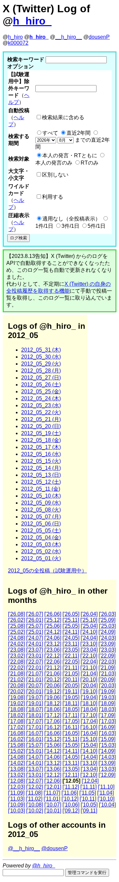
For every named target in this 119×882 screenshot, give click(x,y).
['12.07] (34, 781)
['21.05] (70, 673)
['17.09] (107, 715)
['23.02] (16, 656)
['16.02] (16, 739)
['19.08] (16, 697)
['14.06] (52, 757)
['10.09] (16, 805)
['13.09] (107, 763)
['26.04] (89, 614)
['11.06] (69, 793)
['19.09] (107, 691)
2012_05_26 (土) (41, 384)
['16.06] (52, 733)
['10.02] (34, 810)
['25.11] (70, 620)
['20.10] (88, 679)
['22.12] (52, 656)
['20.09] (107, 679)
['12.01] (52, 787)
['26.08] (16, 614)
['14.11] (70, 751)
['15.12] (52, 739)
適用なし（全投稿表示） (71, 218)
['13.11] (70, 763)
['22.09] (107, 656)
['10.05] (89, 805)
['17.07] (34, 721)
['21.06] (52, 673)
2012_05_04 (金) (41, 537)
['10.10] (106, 799)
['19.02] (16, 703)
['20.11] (70, 679)
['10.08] (34, 805)
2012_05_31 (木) (41, 350)
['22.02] (16, 667)
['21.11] (70, 667)
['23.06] (52, 650)
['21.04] (89, 673)
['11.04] (105, 793)
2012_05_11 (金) (40, 489)
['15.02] (16, 751)
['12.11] (70, 775)
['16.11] (70, 727)
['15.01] (34, 751)
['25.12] (52, 620)
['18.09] (107, 703)
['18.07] (34, 709)
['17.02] (16, 727)
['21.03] (107, 673)
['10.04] (107, 805)
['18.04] (89, 709)
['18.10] (88, 703)
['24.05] (70, 638)
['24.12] (52, 632)
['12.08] (16, 781)
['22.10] (88, 656)
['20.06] (52, 685)
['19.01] (34, 703)
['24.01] (34, 644)
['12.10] (88, 775)
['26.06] (52, 614)
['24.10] (88, 632)
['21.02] (16, 679)
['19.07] (34, 697)
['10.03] (16, 810)
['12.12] (52, 775)
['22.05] (70, 661)
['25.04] (89, 626)
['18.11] (70, 703)
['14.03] (107, 757)
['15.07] (34, 745)
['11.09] (16, 793)
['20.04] (89, 685)
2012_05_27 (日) (41, 377)
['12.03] (16, 787)
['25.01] (34, 632)
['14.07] (34, 757)
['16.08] (16, 733)
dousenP (99, 37)
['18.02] (16, 715)
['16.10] (88, 727)
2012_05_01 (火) (41, 558)
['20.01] (34, 691)
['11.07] (52, 793)
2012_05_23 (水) (41, 405)
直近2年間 (78, 133)
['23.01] (34, 656)
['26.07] (34, 614)
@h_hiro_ (43, 865)
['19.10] (88, 691)
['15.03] (107, 745)
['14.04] (89, 757)
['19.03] (107, 697)
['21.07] (34, 673)
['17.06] (52, 721)
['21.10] (88, 667)
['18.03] (107, 709)
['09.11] (89, 810)
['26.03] (107, 614)
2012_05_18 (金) (41, 440)
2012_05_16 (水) (41, 454)
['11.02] (34, 799)
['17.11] (70, 715)
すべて (50, 133)
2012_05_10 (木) (41, 496)
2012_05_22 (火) (41, 412)
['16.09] (107, 727)
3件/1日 (70, 226)
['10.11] (88, 799)
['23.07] (34, 650)
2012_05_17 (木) (41, 447)
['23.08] (16, 650)
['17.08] (16, 721)
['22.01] (34, 667)
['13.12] (52, 763)
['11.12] (70, 787)
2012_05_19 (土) (41, 433)
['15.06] (52, 745)
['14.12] (52, 751)
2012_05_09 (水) (41, 503)
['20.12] (52, 679)
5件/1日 (96, 226)
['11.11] (88, 787)
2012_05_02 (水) (41, 551)
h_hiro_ (32, 21)
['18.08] (16, 709)
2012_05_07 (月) (41, 516)
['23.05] (70, 650)
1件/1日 (44, 226)
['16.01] (34, 739)
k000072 (18, 43)
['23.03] (107, 650)
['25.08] (16, 626)
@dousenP (54, 848)
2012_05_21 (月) (41, 419)
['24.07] (34, 638)
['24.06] (52, 638)
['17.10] (88, 715)
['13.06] (52, 769)
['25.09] (107, 620)
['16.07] (34, 733)
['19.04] (89, 697)
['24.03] (107, 638)
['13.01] (34, 775)
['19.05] (70, 697)
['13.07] (34, 769)
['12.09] (107, 775)
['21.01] (34, 679)
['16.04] (89, 733)
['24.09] (107, 632)
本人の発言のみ (53, 163)
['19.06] (52, 697)
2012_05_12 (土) (41, 482)
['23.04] (89, 650)
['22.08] (16, 661)
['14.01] (34, 763)
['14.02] (16, 763)
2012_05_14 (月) (41, 468)
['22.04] (89, 661)
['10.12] (69, 799)
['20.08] (16, 685)
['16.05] (70, 733)
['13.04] (89, 769)
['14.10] (88, 751)
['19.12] (52, 691)
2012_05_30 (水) (41, 357)
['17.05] (70, 721)
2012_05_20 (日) (41, 426)
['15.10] (88, 739)
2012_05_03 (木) (41, 544)
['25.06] (52, 626)
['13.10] (88, 763)
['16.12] (52, 727)
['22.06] (52, 661)
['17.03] (107, 721)
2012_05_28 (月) (41, 370)
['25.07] (34, 626)
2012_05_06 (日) (41, 523)
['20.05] (70, 685)
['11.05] (87, 793)
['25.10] (88, 620)
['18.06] (52, 709)
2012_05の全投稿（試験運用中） (47, 570)
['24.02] (16, 644)
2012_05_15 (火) (41, 461)
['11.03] (16, 799)
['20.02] (16, 691)
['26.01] (34, 620)
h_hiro (15, 37)
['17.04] (89, 721)
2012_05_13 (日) (41, 475)
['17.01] (34, 727)
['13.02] (16, 775)
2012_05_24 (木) (41, 398)
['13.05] (70, 769)
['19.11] (70, 691)
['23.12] (52, 644)
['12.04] (90, 781)
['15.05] (70, 745)
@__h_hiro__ (24, 848)
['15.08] (16, 745)
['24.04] (89, 638)
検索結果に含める (63, 117)
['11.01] (52, 799)
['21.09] (107, 667)
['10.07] (52, 805)
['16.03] (107, 733)
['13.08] (16, 769)
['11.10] (106, 787)
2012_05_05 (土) (41, 530)
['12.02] (34, 787)
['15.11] (70, 739)
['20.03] (107, 685)
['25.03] (107, 626)
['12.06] (52, 781)
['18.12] (52, 703)
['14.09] (107, 751)
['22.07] (34, 661)
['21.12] (52, 667)
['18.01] (34, 715)
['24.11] (70, 632)
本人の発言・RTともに (69, 155)
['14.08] (16, 757)
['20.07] (34, 685)
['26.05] (70, 614)
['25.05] (70, 626)
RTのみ (90, 163)
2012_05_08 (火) (41, 510)
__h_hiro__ (68, 37)
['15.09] (107, 739)
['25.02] (16, 632)
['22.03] (107, 661)
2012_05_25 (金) (41, 391)
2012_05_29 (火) (41, 364)
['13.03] (107, 769)
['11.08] (34, 793)
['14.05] (70, 757)
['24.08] (16, 638)
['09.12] (70, 810)
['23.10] (88, 644)
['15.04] (89, 745)
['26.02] (16, 620)
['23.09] (107, 644)
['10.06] (70, 805)
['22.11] (70, 656)
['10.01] (52, 810)
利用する (52, 197)
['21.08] (16, 673)
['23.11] (70, 644)
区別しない (55, 174)
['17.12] (52, 715)
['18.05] (70, 709)
